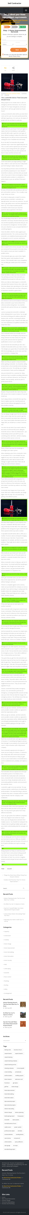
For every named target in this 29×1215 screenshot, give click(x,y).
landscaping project (9, 1116)
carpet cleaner (8, 1053)
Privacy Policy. (16, 56)
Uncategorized (8, 993)
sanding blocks (20, 1134)
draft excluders (8, 1075)
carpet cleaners (19, 1053)
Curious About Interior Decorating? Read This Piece (14, 914)
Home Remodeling (9, 952)
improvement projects (10, 1105)
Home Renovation (9, 956)
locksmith (7, 95)
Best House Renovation (8, 1199)
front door (7, 1083)
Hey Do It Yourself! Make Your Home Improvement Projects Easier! (13, 909)
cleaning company (9, 1068)
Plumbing (6, 981)
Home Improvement (9, 948)
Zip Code (4, 39)
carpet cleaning (8, 1057)
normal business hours (10, 1123)
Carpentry (6, 931)
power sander (17, 1127)
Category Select (4, 42)
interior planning (19, 1112)
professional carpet (10, 1131)
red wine (20, 1131)
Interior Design (6, 1200)
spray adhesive (19, 1142)
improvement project (10, 1101)
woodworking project (10, 1149)
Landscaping (7, 968)
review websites (9, 1134)
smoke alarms (8, 1142)
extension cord (19, 1079)
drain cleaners (8, 1079)
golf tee (6, 1086)
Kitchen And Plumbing (8, 1203)
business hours (18, 1049)
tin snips (15, 1145)
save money (8, 1138)
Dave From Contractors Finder (13, 93)
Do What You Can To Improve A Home (14, 904)
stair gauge (7, 1145)
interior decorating (9, 1108)
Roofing (6, 985)
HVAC (5, 964)
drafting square (19, 1075)
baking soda (8, 1049)
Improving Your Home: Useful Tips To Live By (14, 920)
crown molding (8, 1072)
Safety (5, 989)
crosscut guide (20, 1068)
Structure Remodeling (8, 1202)
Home (3, 1197)
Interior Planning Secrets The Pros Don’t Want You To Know (14, 899)
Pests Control (7, 977)
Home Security (8, 960)
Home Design (7, 944)
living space (21, 1116)
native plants (15, 1119)
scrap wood (17, 1138)
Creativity (6, 939)
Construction (7, 935)
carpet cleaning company (11, 1061)
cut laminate (18, 1072)
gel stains (15, 1083)
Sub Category (18, 42)
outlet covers (8, 1127)
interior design (8, 1112)
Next (19, 50)
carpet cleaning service (10, 1064)
